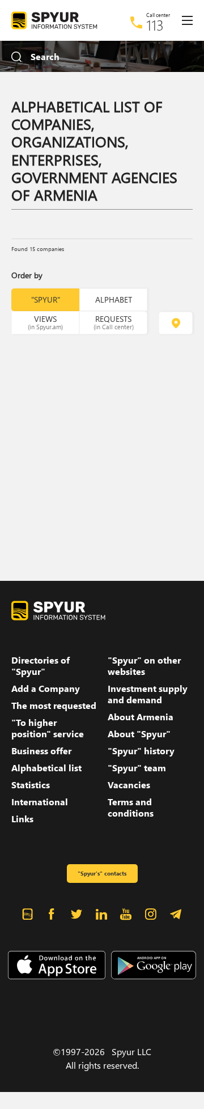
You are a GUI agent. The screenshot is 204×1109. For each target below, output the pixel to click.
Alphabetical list (46, 768)
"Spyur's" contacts (102, 873)
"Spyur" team (137, 768)
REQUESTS (114, 321)
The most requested (53, 705)
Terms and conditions (131, 807)
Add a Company (45, 688)
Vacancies (129, 785)
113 (155, 25)
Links (22, 819)
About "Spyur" (139, 734)
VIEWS (45, 321)
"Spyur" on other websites (144, 666)
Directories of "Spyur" (40, 666)
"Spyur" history (141, 751)
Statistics (30, 785)
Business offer (41, 751)
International (39, 802)
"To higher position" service (47, 728)
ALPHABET (113, 299)
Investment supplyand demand (148, 694)
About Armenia (140, 717)
